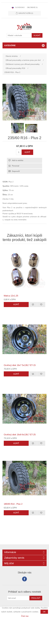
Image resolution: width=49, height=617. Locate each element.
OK (44, 612)
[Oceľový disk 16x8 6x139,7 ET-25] (25, 409)
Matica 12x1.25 (11, 296)
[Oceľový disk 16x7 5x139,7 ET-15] (25, 339)
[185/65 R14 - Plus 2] (25, 478)
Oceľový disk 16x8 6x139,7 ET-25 (20, 434)
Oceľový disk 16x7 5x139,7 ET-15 (20, 365)
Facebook (24, 579)
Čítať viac (25, 616)
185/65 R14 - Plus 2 (13, 504)
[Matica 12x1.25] (25, 270)
